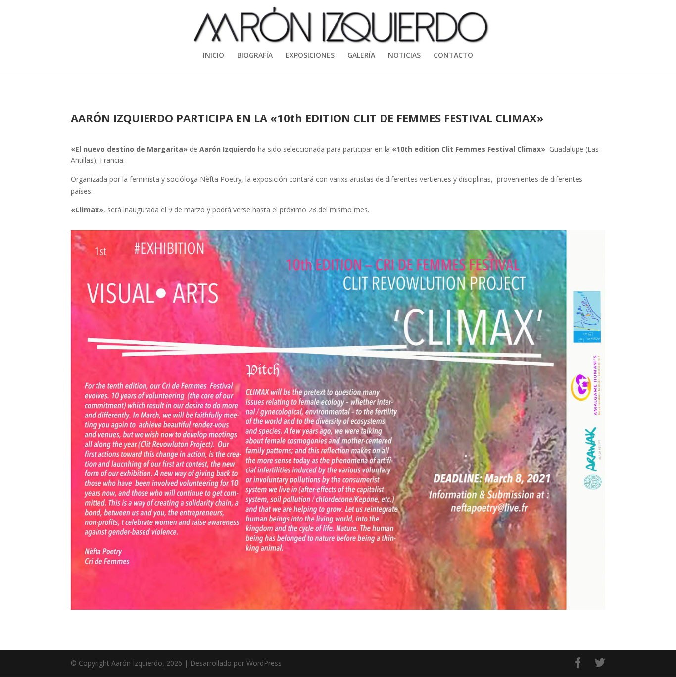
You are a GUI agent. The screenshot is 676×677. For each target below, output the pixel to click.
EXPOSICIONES (310, 56)
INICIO (213, 56)
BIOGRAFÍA (255, 56)
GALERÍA (361, 56)
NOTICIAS (404, 56)
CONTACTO (453, 56)
